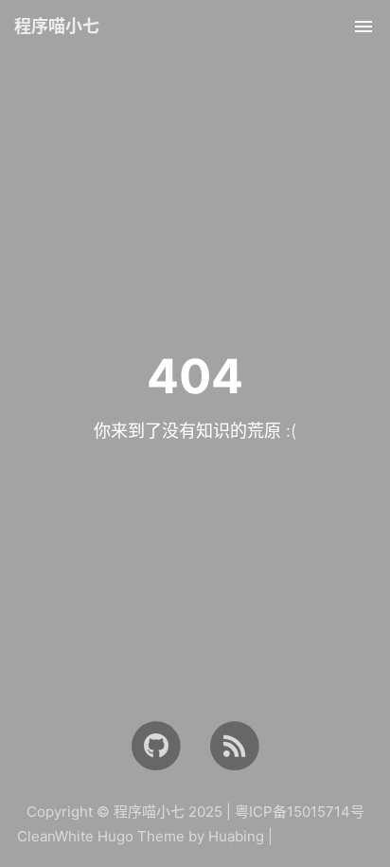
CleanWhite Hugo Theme (101, 836)
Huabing (236, 836)
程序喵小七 (56, 26)
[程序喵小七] (234, 744)
